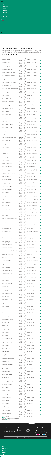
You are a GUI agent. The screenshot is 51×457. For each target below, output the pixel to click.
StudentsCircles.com (7, 419)
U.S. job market (23, 51)
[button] (1, 32)
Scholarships (5, 12)
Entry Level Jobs (5, 6)
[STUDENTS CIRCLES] (4, 0)
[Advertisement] (22, 40)
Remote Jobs (5, 10)
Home (3, 4)
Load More (3, 417)
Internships (4, 8)
